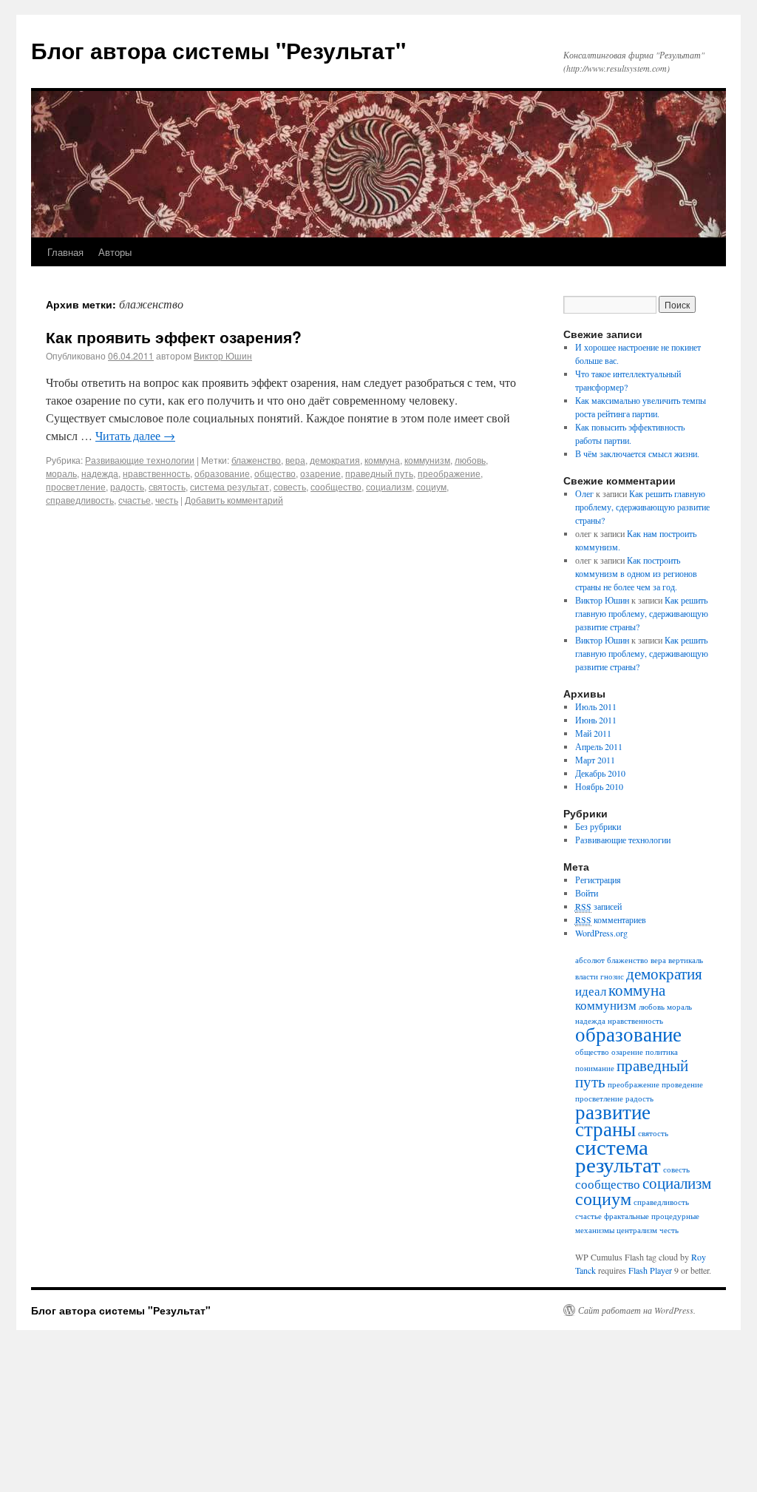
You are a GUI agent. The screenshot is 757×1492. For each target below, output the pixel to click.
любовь (470, 459)
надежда (99, 473)
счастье (134, 499)
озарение (320, 473)
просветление (76, 486)
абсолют (590, 960)
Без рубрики (598, 826)
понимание (594, 1068)
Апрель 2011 (598, 746)
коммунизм (427, 459)
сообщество (335, 486)
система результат (229, 486)
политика (661, 1052)
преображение (449, 473)
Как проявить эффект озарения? (174, 336)
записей (598, 906)
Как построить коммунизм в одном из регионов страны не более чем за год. (636, 573)
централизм (637, 1230)
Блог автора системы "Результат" (218, 50)
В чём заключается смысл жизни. (637, 453)
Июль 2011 (596, 706)
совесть (290, 486)
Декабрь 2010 (600, 773)
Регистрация (598, 879)
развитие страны (613, 1120)
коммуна (382, 459)
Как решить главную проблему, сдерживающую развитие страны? (642, 506)
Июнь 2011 (596, 720)
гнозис (612, 976)
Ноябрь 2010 (599, 786)
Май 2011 (593, 733)
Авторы (115, 252)
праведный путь (379, 473)
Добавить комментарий (234, 499)
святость (167, 486)
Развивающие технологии (139, 459)
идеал (590, 990)
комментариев (610, 919)
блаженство (256, 459)
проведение (682, 1084)
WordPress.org (601, 933)
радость (127, 486)
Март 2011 (595, 760)
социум (431, 486)
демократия (335, 459)
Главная (65, 252)
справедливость (80, 499)
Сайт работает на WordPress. (637, 1310)
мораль (61, 473)
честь (166, 499)
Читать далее (135, 435)
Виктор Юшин (223, 355)
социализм (389, 486)
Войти (586, 893)
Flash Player (650, 1270)
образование (222, 473)
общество (275, 473)
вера (295, 459)
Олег (584, 493)
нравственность (156, 473)
